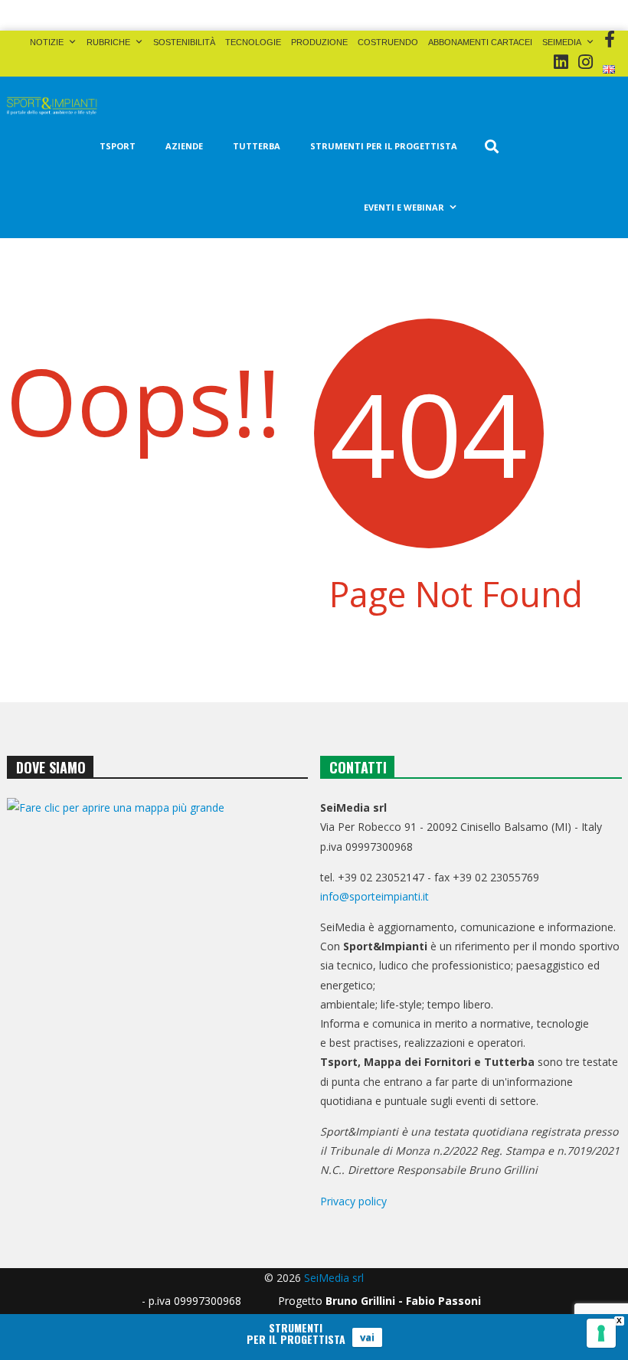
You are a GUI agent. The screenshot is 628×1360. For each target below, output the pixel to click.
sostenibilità (184, 42)
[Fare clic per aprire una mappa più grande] (157, 915)
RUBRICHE (108, 42)
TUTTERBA (256, 146)
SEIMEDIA (561, 42)
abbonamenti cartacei (480, 42)
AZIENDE (184, 146)
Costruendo (388, 42)
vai (367, 1337)
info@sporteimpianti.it (374, 896)
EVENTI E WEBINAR (404, 207)
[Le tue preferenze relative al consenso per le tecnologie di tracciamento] (601, 1333)
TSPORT (118, 146)
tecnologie (253, 42)
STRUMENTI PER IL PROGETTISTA (383, 146)
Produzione (319, 42)
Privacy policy (353, 1201)
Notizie (47, 42)
